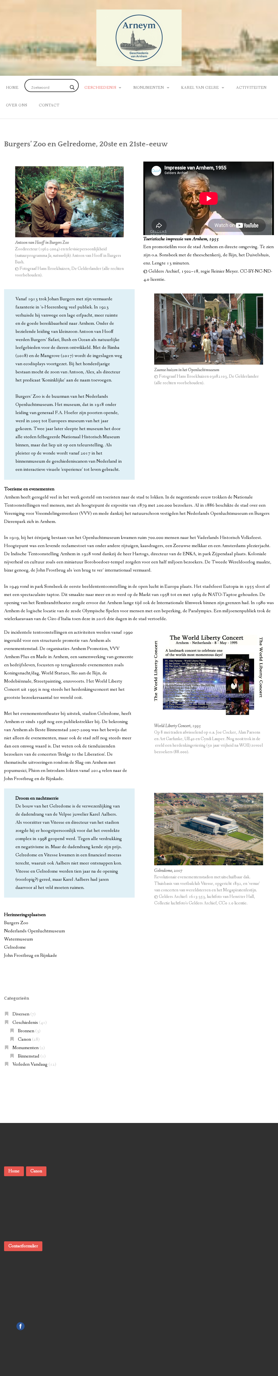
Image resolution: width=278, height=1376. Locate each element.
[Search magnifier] (72, 87)
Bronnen (26, 1031)
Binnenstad (28, 1056)
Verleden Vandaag (30, 1064)
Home (12, 87)
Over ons (16, 105)
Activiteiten (251, 87)
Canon (24, 1039)
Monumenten (148, 87)
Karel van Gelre (200, 87)
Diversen (20, 1014)
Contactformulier (23, 1246)
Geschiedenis (100, 87)
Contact (49, 105)
